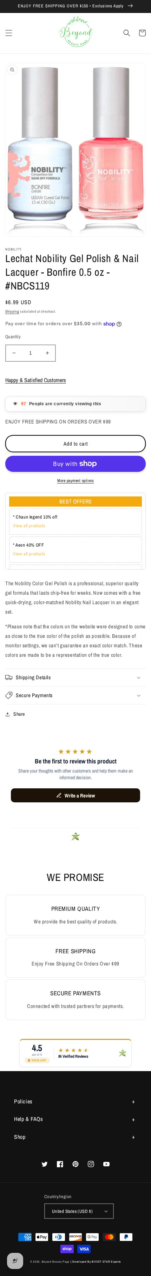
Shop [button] (19, 1137)
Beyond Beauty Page (56, 1262)
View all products (29, 526)
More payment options (75, 480)
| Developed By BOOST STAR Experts (96, 1262)
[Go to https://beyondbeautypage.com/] (75, 33)
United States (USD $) (72, 1211)
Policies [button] (23, 1101)
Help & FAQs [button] (28, 1119)
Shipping (12, 311)
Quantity (12, 337)
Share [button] (19, 714)
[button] (9, 33)
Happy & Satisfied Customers (35, 380)
